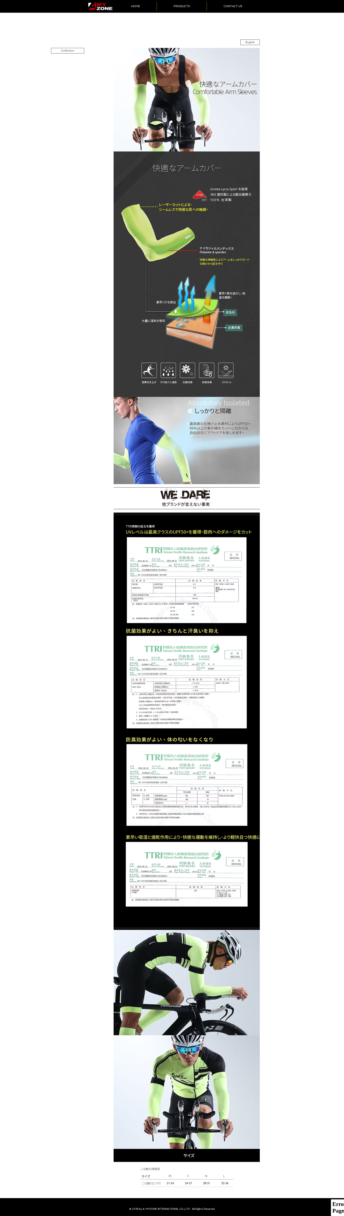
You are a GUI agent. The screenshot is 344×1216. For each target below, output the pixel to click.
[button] (182, 6)
